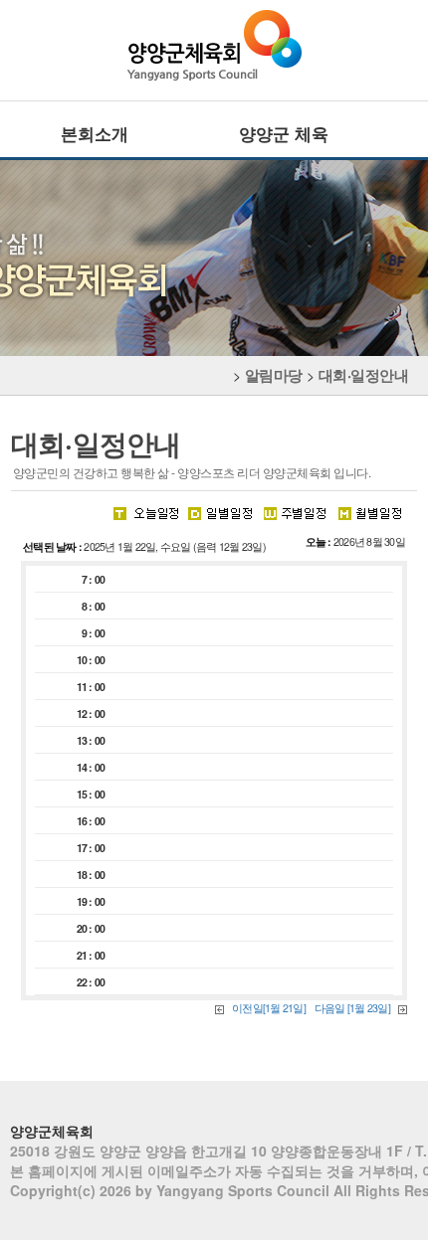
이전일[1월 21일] (269, 1007)
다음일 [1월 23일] (353, 1007)
